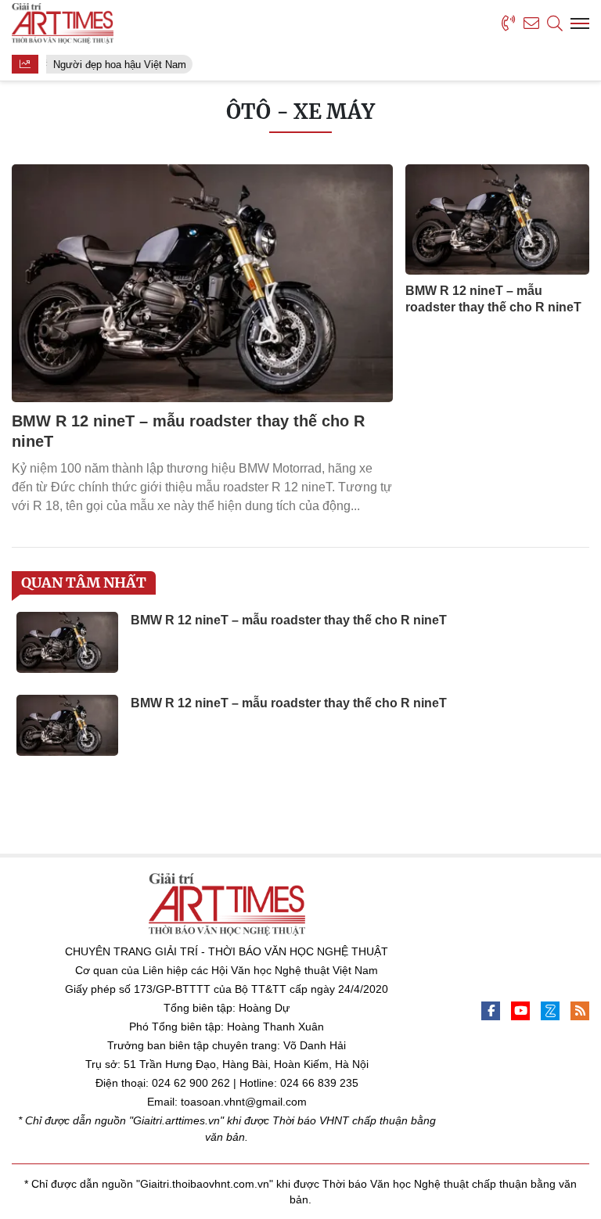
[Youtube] (520, 1010)
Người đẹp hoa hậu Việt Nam (117, 64)
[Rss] (579, 1010)
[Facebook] (490, 1010)
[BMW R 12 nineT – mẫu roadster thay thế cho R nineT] (202, 283)
